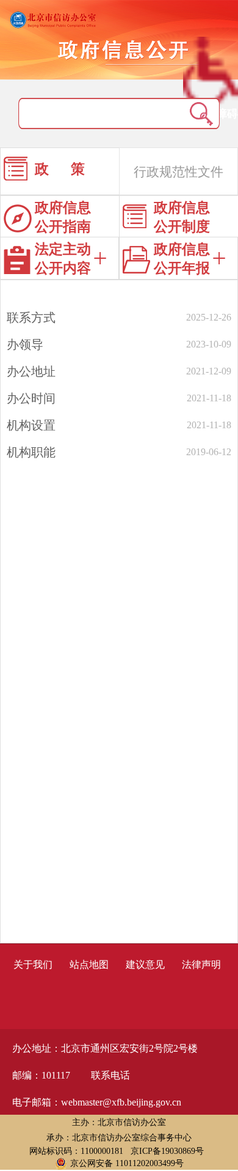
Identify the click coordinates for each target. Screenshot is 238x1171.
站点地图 (89, 964)
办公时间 (31, 398)
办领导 (25, 344)
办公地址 (31, 371)
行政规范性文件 (178, 172)
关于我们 (32, 964)
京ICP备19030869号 (167, 1151)
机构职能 (31, 452)
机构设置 (31, 425)
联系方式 (31, 317)
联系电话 (110, 1075)
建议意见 (145, 964)
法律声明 (201, 964)
